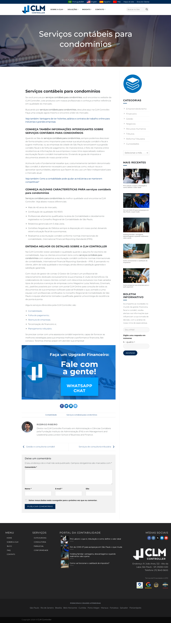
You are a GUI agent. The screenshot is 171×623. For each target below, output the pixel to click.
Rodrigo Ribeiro (96, 60)
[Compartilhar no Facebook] (62, 406)
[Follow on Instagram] (153, 538)
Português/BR (78, 2)
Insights (86, 9)
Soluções (72, 9)
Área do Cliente (143, 2)
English (94, 2)
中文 (119, 2)
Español (107, 2)
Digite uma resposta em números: (134, 336)
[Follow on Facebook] (149, 538)
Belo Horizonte (70, 608)
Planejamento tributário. (40, 328)
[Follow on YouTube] (166, 538)
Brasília (58, 608)
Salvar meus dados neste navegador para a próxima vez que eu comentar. (63, 500)
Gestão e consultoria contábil (40, 447)
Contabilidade (35, 311)
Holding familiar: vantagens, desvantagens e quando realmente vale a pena (135, 236)
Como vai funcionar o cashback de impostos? (135, 261)
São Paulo (34, 608)
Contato (99, 9)
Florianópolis (135, 608)
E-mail (58, 489)
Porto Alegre (93, 608)
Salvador (124, 608)
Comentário (31, 467)
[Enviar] (147, 9)
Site (87, 489)
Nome (28, 489)
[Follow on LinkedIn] (162, 538)
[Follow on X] (158, 538)
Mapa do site (129, 2)
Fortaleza (114, 608)
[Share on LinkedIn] (71, 406)
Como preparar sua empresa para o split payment (136, 286)
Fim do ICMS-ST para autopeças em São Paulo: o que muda (136, 211)
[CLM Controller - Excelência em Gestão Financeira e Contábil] (34, 9)
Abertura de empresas (39, 320)
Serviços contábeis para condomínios (81, 415)
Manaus (104, 608)
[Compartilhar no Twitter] (66, 406)
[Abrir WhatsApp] (164, 616)
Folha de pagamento (38, 315)
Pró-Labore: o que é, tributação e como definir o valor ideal (135, 186)
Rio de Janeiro (47, 608)
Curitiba (82, 608)
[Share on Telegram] (75, 406)
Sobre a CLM (56, 9)
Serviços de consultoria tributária (95, 447)
